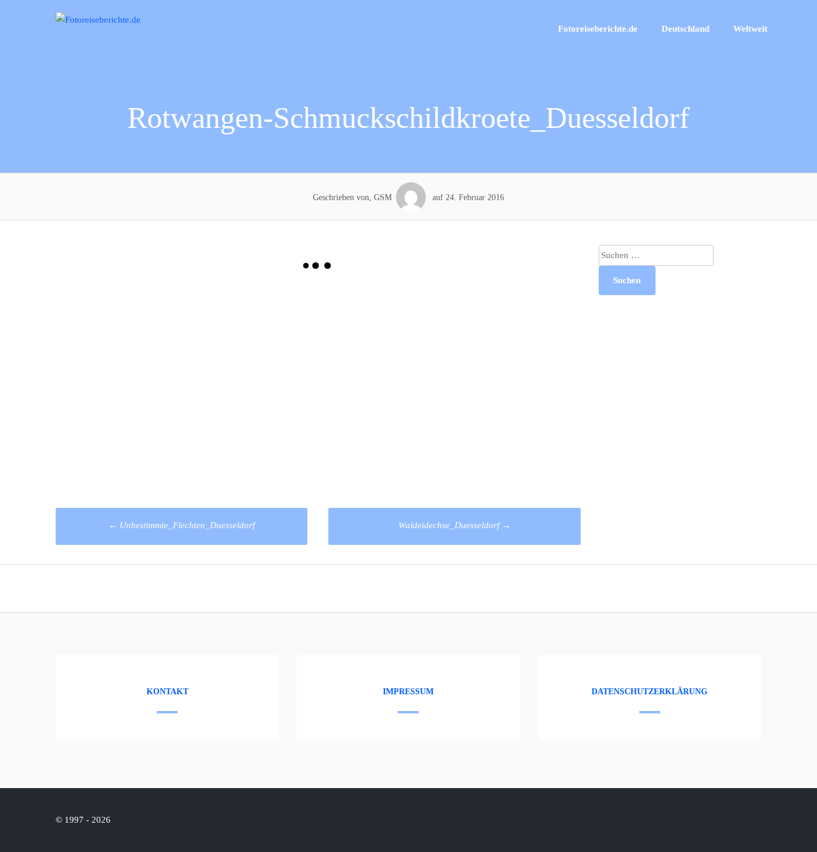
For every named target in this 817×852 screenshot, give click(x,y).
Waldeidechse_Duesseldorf (454, 525)
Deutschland (685, 28)
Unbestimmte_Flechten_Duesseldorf (181, 525)
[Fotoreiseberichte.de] (98, 19)
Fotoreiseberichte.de (598, 28)
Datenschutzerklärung (650, 691)
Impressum (408, 691)
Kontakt (167, 691)
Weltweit (750, 28)
